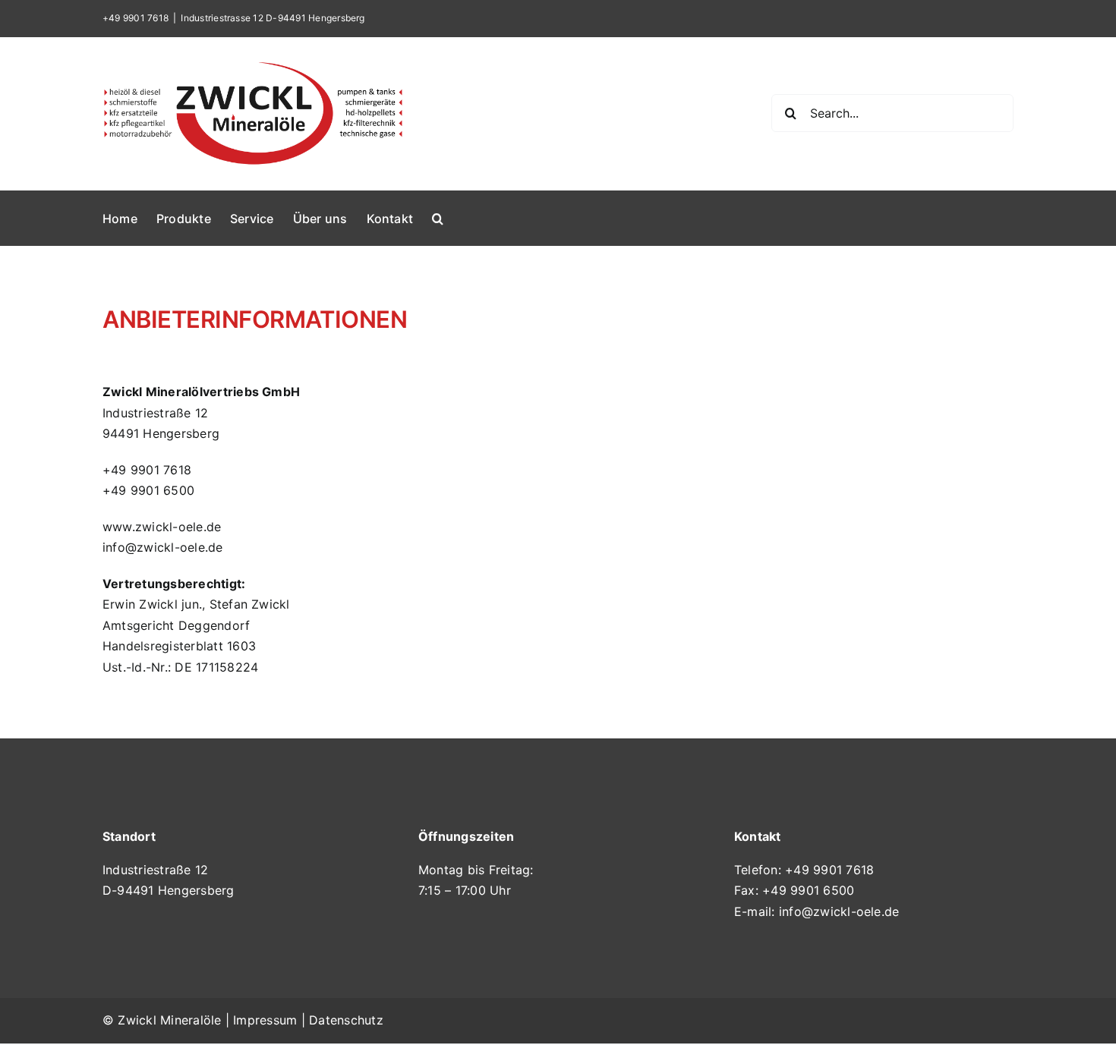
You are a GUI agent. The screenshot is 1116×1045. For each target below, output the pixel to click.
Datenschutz (346, 1020)
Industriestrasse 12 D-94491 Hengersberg (272, 18)
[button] (437, 218)
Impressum (265, 1020)
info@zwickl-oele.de (839, 911)
